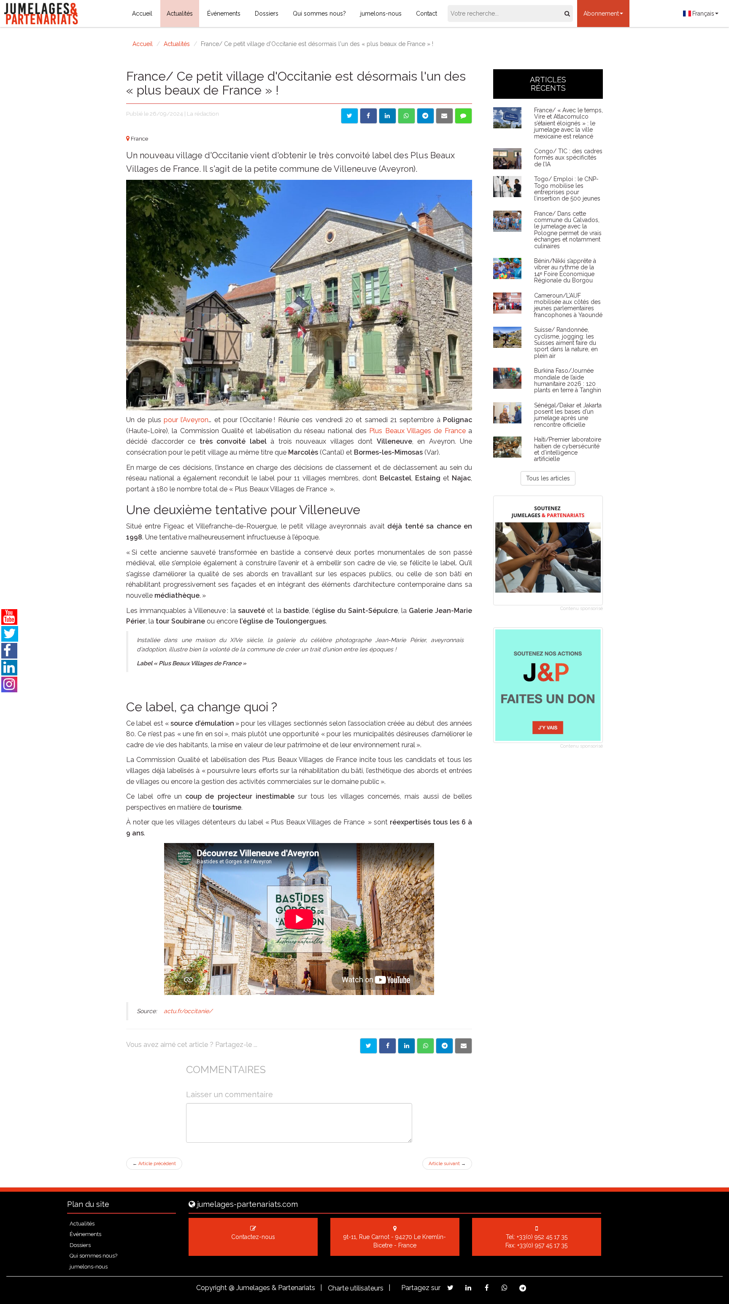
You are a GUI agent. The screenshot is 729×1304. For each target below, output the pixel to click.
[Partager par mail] (444, 116)
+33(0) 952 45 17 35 (542, 1237)
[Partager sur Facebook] (368, 116)
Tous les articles (548, 478)
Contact (426, 13)
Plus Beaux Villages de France (417, 431)
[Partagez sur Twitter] (450, 1287)
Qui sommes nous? (319, 13)
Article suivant (447, 1163)
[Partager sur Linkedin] (387, 116)
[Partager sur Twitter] (349, 116)
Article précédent (154, 1163)
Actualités (180, 13)
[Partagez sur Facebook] (486, 1287)
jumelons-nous (381, 13)
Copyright (211, 1288)
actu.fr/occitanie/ (188, 1011)
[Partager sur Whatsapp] (406, 116)
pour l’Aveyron (186, 420)
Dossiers (266, 13)
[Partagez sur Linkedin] (468, 1287)
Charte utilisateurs (355, 1288)
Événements (223, 13)
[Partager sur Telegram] (425, 116)
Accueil (142, 13)
